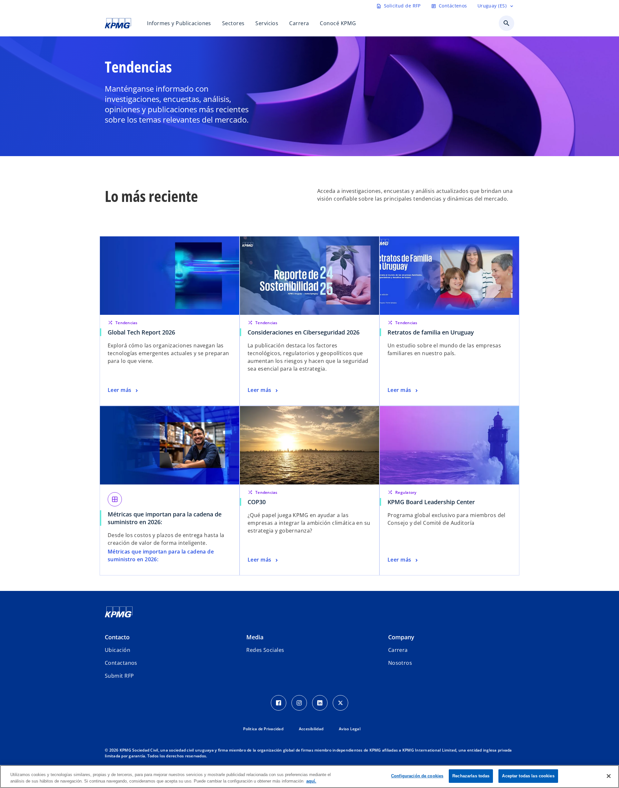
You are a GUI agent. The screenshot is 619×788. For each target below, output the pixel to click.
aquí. (311, 781)
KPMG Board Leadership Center (433, 502)
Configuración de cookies (417, 775)
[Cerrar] (609, 776)
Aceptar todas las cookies (528, 775)
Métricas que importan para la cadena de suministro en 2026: (164, 518)
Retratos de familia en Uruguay (431, 332)
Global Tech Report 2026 (141, 332)
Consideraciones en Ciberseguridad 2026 (303, 332)
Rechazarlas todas (470, 775)
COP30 (258, 502)
